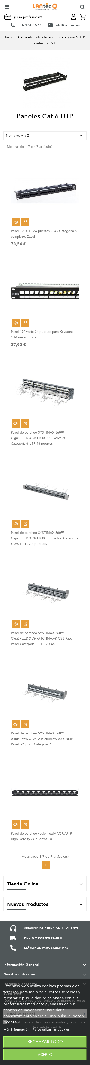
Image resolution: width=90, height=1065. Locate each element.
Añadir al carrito (25, 222)
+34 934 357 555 (32, 25)
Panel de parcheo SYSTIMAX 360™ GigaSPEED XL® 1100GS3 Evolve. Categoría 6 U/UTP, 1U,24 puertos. (44, 538)
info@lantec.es (67, 25)
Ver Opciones (25, 423)
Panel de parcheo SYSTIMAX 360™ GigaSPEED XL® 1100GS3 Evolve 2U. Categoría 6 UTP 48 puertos (39, 438)
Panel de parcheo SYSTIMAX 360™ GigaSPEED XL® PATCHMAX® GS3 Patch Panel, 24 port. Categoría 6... (42, 738)
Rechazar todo (45, 1042)
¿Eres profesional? (28, 17)
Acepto (45, 1054)
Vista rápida (16, 222)
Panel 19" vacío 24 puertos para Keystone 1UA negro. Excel (42, 334)
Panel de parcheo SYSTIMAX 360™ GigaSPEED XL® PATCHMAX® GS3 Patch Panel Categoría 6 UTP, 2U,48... (42, 638)
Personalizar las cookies (51, 1029)
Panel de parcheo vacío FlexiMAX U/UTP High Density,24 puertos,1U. (41, 836)
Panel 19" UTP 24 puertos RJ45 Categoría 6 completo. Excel (44, 234)
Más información (17, 1029)
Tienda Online (22, 884)
